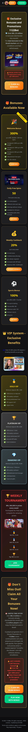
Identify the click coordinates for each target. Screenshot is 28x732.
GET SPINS (14, 219)
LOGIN (12, 3)
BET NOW (14, 319)
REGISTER (22, 3)
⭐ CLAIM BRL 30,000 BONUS (14, 688)
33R (4, 350)
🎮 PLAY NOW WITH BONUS (14, 698)
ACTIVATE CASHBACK (14, 269)
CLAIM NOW (14, 164)
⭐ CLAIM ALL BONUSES (14, 85)
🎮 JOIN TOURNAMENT (14, 564)
